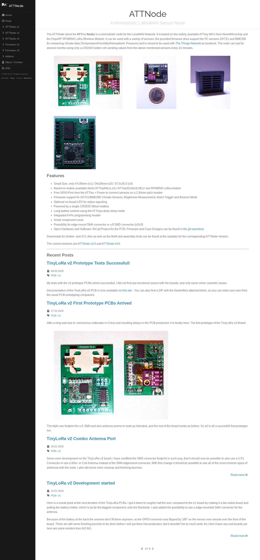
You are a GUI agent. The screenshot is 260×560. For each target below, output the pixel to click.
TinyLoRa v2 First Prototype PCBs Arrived (89, 303)
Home (8, 15)
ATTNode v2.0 (87, 243)
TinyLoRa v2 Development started (81, 483)
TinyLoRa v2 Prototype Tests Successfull (88, 263)
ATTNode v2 (12, 32)
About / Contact (14, 62)
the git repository (193, 228)
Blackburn (28, 78)
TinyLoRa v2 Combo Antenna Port (81, 438)
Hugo (12, 78)
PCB (53, 275)
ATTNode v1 (12, 26)
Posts (8, 20)
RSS (7, 68)
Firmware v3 (12, 50)
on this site (125, 290)
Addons (9, 56)
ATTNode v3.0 (111, 243)
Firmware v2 (12, 44)
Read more (238, 474)
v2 (59, 275)
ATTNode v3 (12, 38)
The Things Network (188, 43)
